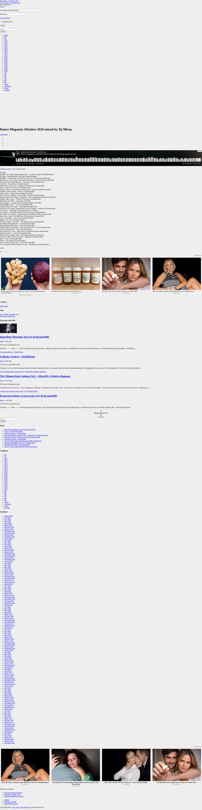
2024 (6, 67)
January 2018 (8, 699)
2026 (6, 71)
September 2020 (9, 648)
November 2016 (9, 726)
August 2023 (8, 584)
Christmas (7, 86)
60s (5, 77)
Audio (6, 84)
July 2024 (7, 563)
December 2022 (9, 597)
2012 (6, 45)
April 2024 (7, 569)
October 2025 (8, 535)
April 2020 (7, 658)
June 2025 (7, 542)
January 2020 (8, 663)
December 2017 (9, 701)
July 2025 (7, 540)
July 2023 (7, 586)
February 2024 (9, 573)
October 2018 (8, 682)
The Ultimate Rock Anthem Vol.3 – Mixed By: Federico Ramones (35, 376)
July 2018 (7, 688)
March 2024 (8, 571)
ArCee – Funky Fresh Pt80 (13, 431)
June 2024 (7, 565)
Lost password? (5, 18)
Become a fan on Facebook (13, 792)
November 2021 (9, 622)
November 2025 (9, 533)
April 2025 (7, 546)
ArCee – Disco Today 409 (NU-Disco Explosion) (20, 447)
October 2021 (8, 624)
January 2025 (8, 552)
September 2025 (9, 537)
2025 (6, 69)
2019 (6, 58)
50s (5, 75)
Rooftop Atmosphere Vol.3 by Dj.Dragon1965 (19, 443)
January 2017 (8, 722)
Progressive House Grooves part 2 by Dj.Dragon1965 (28, 395)
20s (5, 73)
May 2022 (7, 610)
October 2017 (8, 705)
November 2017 (9, 703)
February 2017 (9, 720)
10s (5, 39)
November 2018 (9, 680)
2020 (6, 60)
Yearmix (7, 90)
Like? (2, 134)
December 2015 (9, 743)
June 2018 (7, 690)
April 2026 (7, 523)
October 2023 (8, 580)
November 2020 (9, 644)
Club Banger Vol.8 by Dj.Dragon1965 (17, 445)
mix (17, 314)
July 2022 (7, 607)
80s (5, 81)
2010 (6, 41)
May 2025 (7, 544)
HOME (6, 800)
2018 (6, 56)
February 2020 (9, 662)
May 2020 (7, 656)
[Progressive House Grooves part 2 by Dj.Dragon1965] (18, 391)
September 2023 (9, 582)
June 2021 (7, 631)
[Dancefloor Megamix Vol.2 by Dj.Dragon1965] (8, 332)
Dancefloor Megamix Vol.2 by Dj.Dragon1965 (24, 336)
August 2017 (8, 709)
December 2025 (9, 531)
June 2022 (7, 609)
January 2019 (8, 677)
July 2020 (7, 652)
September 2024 (9, 559)
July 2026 (7, 518)
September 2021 (9, 626)
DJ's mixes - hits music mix (22, 807)
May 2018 (7, 692)
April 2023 (7, 591)
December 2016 (9, 724)
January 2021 (8, 641)
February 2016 (9, 739)
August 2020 (8, 650)
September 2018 (9, 684)
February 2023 (9, 595)
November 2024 (9, 556)
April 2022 (7, 612)
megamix (12, 314)
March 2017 (8, 718)
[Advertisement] (101, 107)
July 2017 (7, 711)
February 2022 (9, 616)
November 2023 (9, 578)
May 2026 (7, 521)
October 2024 (8, 557)
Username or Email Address (9, 10)
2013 (6, 47)
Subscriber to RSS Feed (12, 794)
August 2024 (8, 561)
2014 (6, 48)
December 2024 (9, 554)
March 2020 (8, 660)
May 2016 (7, 733)
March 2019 (8, 673)
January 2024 (8, 574)
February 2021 (9, 639)
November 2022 (9, 599)
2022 (6, 64)
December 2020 (9, 643)
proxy (9, 169)
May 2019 (7, 669)
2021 (6, 62)
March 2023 (8, 593)
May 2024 (7, 567)
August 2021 (8, 627)
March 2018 (8, 696)
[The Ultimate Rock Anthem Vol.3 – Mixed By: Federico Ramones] (23, 372)
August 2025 (8, 539)
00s (5, 37)
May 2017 (7, 714)
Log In (2, 6)
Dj (1, 314)
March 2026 (8, 525)
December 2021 (9, 620)
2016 (6, 52)
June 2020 (7, 654)
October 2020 (8, 646)
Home (6, 35)
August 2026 (8, 516)
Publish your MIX (10, 802)
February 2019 (9, 675)
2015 (6, 50)
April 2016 (7, 735)
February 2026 (9, 527)
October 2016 (8, 728)
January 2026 (8, 529)
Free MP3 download (11, 804)
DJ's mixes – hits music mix (9, 1)
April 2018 (7, 694)
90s (5, 82)
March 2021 (8, 637)
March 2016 (8, 737)
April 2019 (7, 671)
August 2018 (8, 686)
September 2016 (9, 730)
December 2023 (9, 576)
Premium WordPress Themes (13, 796)
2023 (6, 65)
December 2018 (9, 679)
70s (5, 79)
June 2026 (7, 520)
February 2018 (9, 697)
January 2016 (8, 741)
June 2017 (7, 713)
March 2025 (8, 548)
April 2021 (7, 635)
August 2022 (8, 605)
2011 (5, 43)
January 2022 (8, 618)
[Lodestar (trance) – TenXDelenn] (11, 352)
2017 (6, 54)
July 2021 (7, 629)
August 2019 (8, 667)
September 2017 (9, 707)
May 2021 (7, 633)
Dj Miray (6, 314)
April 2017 (7, 716)
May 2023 (7, 590)
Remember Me (7, 22)
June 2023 (7, 588)
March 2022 (8, 614)
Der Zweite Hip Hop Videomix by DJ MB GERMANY (23, 441)
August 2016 (8, 732)
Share (6, 134)
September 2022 (9, 603)
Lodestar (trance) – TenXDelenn (17, 356)
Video (6, 88)
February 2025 (9, 550)
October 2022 (8, 601)
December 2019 (9, 665)
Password (3, 14)
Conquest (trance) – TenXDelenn (15, 439)
